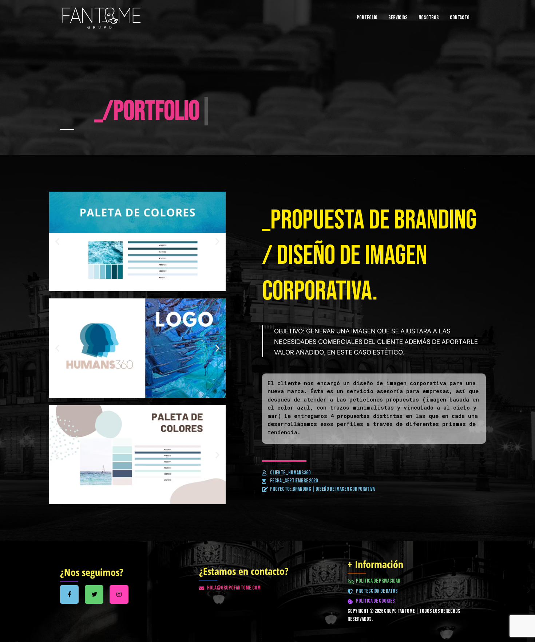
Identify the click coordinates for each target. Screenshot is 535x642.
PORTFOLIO (367, 17)
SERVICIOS (398, 17)
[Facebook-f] (69, 594)
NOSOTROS (429, 17)
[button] (57, 241)
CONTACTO (459, 17)
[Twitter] (94, 594)
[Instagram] (119, 594)
